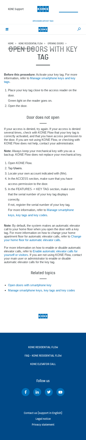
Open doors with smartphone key (29, 285)
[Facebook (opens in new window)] (26, 392)
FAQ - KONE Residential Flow (43, 355)
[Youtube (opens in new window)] (60, 392)
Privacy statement (43, 424)
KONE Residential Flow (31, 43)
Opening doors (56, 43)
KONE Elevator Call (43, 364)
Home (11, 43)
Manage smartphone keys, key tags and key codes (41, 290)
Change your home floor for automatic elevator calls (42, 238)
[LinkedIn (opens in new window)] (37, 392)
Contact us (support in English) (43, 413)
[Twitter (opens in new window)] (49, 392)
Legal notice (43, 419)
